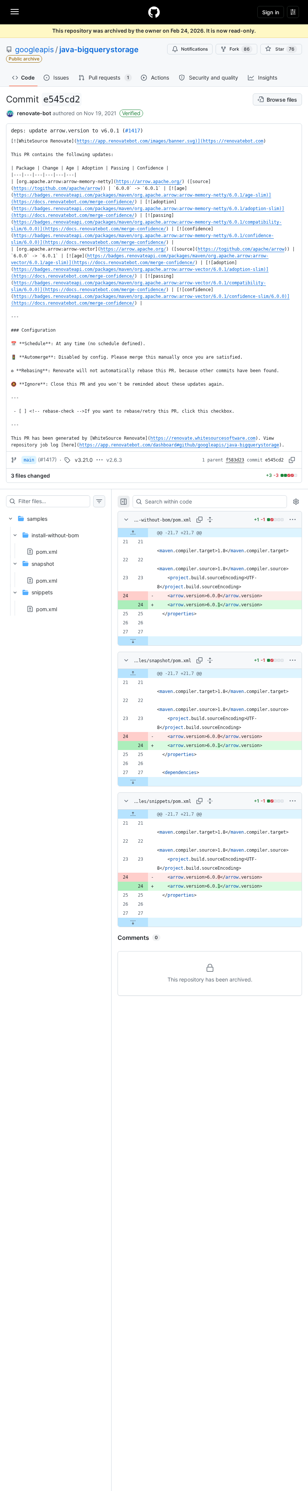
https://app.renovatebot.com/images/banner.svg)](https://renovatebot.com (170, 141)
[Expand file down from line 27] (133, 640)
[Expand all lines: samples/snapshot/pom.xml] (210, 660)
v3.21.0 (84, 460)
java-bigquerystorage (99, 49)
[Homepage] (154, 12)
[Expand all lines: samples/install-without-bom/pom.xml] (210, 519)
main (29, 460)
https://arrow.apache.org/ (149, 181)
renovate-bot (34, 113)
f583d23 (235, 460)
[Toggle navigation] (14, 11)
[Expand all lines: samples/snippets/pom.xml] (210, 801)
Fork (239, 49)
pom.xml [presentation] (46, 552)
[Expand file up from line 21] (133, 532)
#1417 (132, 131)
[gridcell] (210, 532)
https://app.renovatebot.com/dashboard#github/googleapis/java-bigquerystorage (179, 445)
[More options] (293, 520)
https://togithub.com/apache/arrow (57, 188)
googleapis (34, 49)
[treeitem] (55, 561)
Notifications (194, 49)
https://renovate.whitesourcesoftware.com (202, 438)
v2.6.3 (114, 460)
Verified (131, 113)
